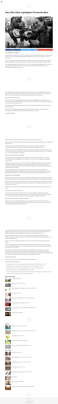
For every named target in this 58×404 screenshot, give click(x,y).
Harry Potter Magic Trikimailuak (18, 381)
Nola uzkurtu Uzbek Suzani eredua (18, 366)
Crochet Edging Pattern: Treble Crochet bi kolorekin (21, 357)
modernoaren (22, 55)
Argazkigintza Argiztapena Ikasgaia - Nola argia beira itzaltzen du (24, 288)
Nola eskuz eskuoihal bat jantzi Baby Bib (19, 340)
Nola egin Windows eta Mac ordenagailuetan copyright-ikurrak (24, 307)
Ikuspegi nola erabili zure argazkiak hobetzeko (20, 302)
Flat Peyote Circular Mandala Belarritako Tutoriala (21, 345)
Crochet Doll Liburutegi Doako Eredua (19, 325)
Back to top (29, 398)
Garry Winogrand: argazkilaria (17, 312)
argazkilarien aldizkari (31, 60)
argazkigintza (16, 55)
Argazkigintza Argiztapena (17, 278)
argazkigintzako (21, 92)
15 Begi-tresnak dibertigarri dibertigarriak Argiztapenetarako (23, 386)
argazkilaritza (27, 230)
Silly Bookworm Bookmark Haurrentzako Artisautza (21, 371)
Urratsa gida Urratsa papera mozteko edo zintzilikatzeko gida (23, 330)
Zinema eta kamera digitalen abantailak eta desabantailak (23, 297)
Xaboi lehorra (14, 376)
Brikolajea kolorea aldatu (16, 352)
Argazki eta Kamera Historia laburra (18, 283)
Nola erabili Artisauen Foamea (17, 335)
